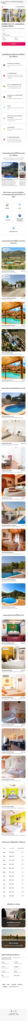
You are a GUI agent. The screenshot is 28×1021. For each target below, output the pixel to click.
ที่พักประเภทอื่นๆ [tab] (16, 957)
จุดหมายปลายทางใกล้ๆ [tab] (6, 957)
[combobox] (13, 35)
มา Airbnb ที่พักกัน (20, 6)
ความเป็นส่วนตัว (11, 1014)
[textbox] (7, 39)
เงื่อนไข (17, 1014)
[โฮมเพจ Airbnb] (3, 7)
